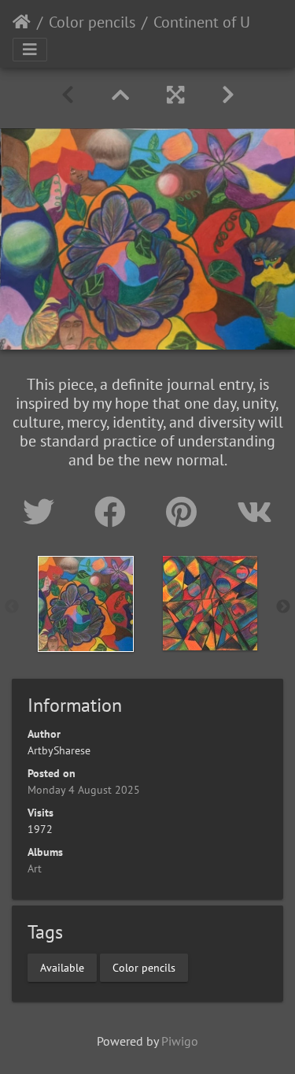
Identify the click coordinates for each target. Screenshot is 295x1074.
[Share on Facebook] (114, 511)
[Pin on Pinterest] (185, 511)
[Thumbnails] (120, 95)
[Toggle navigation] (30, 49)
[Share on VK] (254, 511)
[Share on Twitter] (43, 511)
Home (22, 22)
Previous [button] (12, 607)
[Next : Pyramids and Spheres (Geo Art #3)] (228, 95)
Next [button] (283, 607)
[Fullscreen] (175, 95)
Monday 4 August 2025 (84, 790)
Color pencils (92, 22)
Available (62, 968)
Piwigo (179, 1041)
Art (35, 868)
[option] (86, 604)
